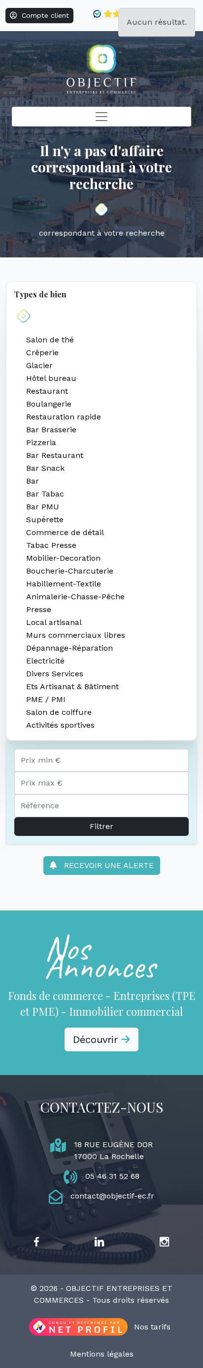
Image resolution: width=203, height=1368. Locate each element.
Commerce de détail (65, 532)
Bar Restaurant (54, 455)
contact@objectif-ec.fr (112, 1196)
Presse (38, 609)
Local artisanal (54, 622)
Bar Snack (45, 468)
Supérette (45, 519)
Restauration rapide (63, 416)
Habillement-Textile (63, 583)
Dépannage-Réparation (69, 648)
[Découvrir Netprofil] (78, 1327)
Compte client (43, 15)
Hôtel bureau (51, 378)
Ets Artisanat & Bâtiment (72, 686)
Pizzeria (41, 442)
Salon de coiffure (59, 712)
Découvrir (97, 1039)
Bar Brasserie (51, 429)
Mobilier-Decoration (63, 558)
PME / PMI (46, 699)
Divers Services (54, 673)
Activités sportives (60, 725)
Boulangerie (48, 404)
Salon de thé (50, 339)
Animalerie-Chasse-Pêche (75, 596)
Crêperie (42, 352)
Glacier (39, 365)
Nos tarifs (152, 1326)
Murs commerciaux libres (75, 635)
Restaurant (47, 391)
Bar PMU (42, 506)
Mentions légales (102, 1354)
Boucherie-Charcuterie (69, 571)
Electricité (45, 660)
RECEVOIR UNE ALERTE (105, 865)
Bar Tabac (45, 493)
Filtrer (101, 826)
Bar (32, 481)
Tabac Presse (51, 545)
